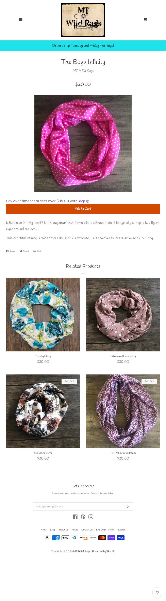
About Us (63, 529)
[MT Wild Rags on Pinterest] (83, 517)
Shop (52, 529)
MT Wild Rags (83, 71)
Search (121, 529)
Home (44, 529)
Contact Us (87, 529)
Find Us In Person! (105, 529)
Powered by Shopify (103, 552)
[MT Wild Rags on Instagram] (90, 517)
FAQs (75, 529)
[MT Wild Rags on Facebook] (75, 517)
